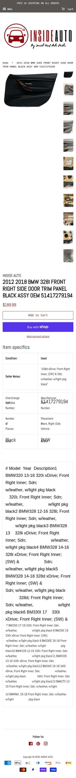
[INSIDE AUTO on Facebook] (31, 744)
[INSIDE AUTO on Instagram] (46, 744)
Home (5, 62)
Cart (69, 9)
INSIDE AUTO (46, 756)
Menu (9, 9)
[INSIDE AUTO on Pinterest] (38, 744)
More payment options (38, 336)
